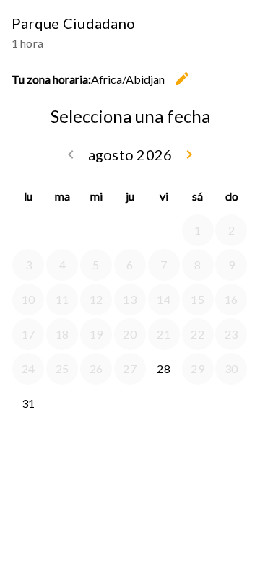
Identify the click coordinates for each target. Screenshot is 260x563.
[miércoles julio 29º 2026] (96, 230)
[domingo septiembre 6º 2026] (231, 403)
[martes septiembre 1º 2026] (62, 403)
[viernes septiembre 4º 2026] (164, 403)
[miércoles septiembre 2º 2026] (96, 403)
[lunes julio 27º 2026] (28, 230)
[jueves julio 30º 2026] (130, 230)
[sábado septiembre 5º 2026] (198, 403)
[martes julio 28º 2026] (62, 230)
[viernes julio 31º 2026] (164, 230)
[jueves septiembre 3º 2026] (130, 403)
